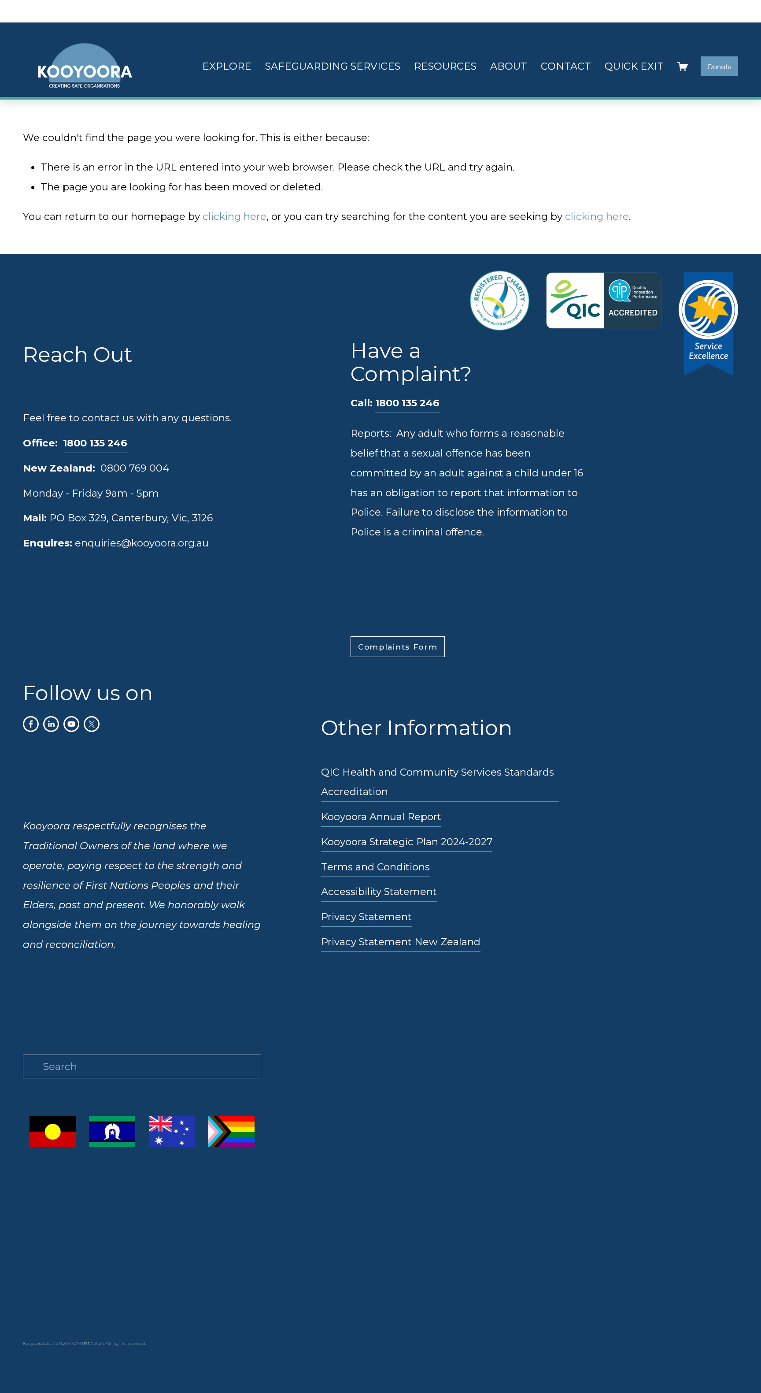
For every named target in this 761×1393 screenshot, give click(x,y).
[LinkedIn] (51, 724)
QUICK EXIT (634, 66)
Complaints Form (398, 646)
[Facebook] (31, 724)
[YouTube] (71, 724)
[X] (92, 724)
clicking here (234, 216)
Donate (719, 66)
